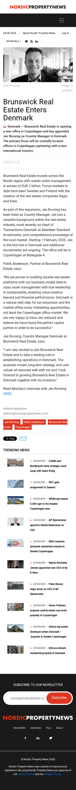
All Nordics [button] (12, 41)
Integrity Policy (52, 774)
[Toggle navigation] (61, 20)
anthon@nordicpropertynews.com (25, 413)
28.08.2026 (9, 33)
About (59, 727)
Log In (65, 33)
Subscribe (59, 698)
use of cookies (26, 774)
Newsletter (19, 727)
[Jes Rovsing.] (38, 65)
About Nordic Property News (39, 33)
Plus (48, 727)
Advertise (35, 727)
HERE (7, 394)
